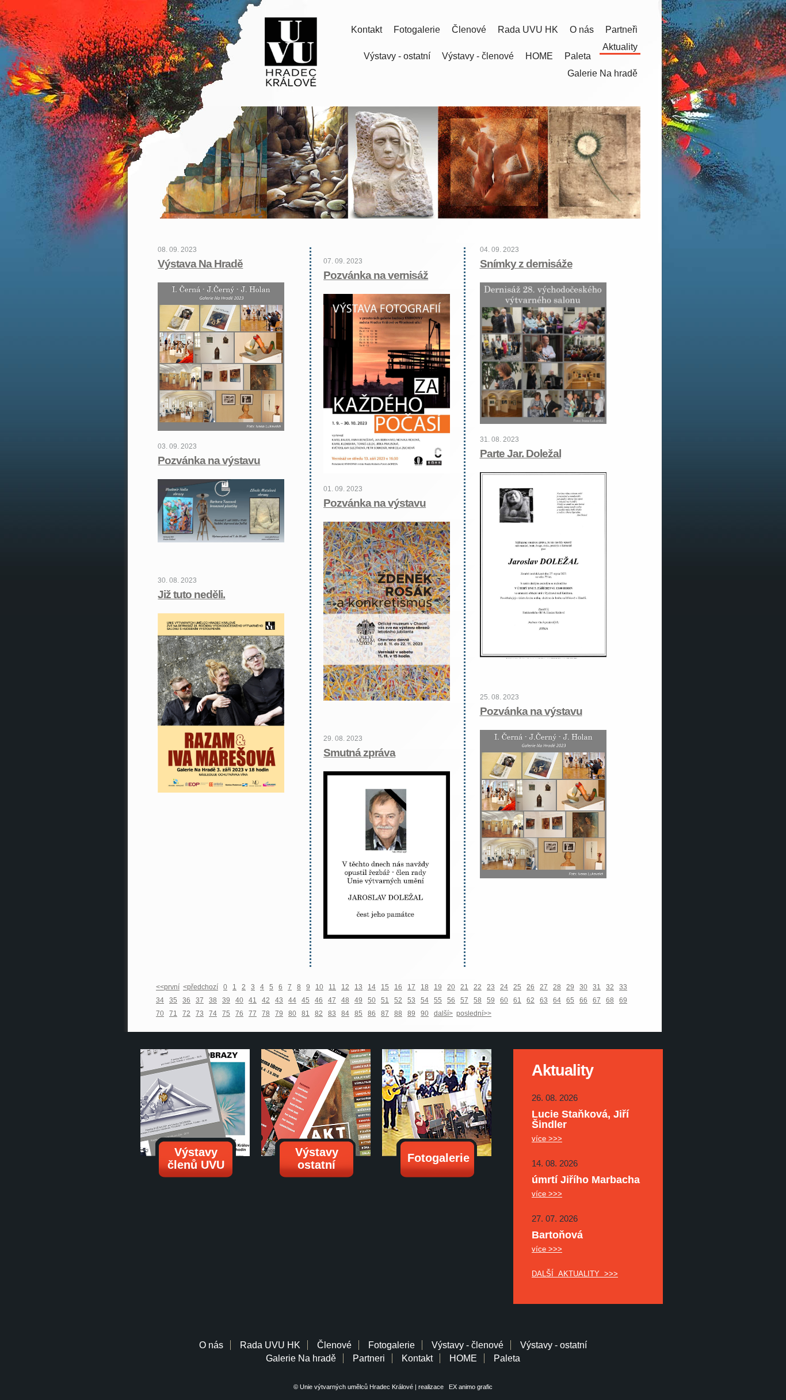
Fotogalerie (417, 30)
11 (332, 987)
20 (451, 987)
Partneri (369, 1358)
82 (319, 1013)
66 (583, 1000)
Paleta (577, 56)
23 (491, 987)
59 (491, 1000)
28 (557, 987)
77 (253, 1013)
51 (385, 1000)
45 (306, 1000)
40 (239, 1000)
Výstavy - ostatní (397, 56)
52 (398, 1000)
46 (319, 1000)
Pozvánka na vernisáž (375, 275)
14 (372, 987)
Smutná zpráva (359, 753)
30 (583, 987)
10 (319, 987)
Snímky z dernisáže (526, 264)
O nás (582, 30)
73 (200, 1013)
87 (385, 1013)
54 (425, 1000)
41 (253, 1000)
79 (279, 1013)
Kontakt (366, 30)
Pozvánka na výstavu (209, 460)
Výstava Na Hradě (200, 264)
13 (358, 987)
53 (411, 1000)
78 (266, 1013)
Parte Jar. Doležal (520, 453)
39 (226, 1000)
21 (464, 987)
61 (517, 1000)
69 (623, 1000)
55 (438, 1000)
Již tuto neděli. (191, 594)
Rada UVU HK (528, 30)
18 (425, 987)
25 (517, 987)
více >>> (547, 1138)
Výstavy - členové (478, 56)
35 (173, 1000)
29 (570, 987)
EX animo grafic (469, 1386)
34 (160, 1000)
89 (411, 1013)
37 (200, 1000)
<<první (168, 987)
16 (398, 987)
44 (292, 1000)
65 (570, 1000)
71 (173, 1013)
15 (385, 987)
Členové (469, 30)
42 (266, 1000)
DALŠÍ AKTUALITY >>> (575, 1273)
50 (372, 1000)
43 (279, 1000)
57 (464, 1000)
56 (451, 1000)
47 (332, 1000)
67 (597, 1000)
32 (610, 987)
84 (345, 1013)
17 (411, 987)
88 (398, 1013)
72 (186, 1013)
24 (504, 987)
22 (478, 987)
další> (443, 1013)
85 (358, 1013)
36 (186, 1000)
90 (425, 1013)
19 (438, 987)
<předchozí (200, 987)
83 (332, 1013)
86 (372, 1013)
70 (160, 1013)
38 (213, 1000)
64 (557, 1000)
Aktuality (620, 47)
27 (544, 987)
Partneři (621, 30)
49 (358, 1000)
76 (239, 1013)
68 (610, 1000)
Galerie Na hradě (301, 1358)
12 (345, 987)
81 (306, 1013)
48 (345, 1000)
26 (530, 987)
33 (623, 987)
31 (597, 987)
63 (544, 1000)
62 (530, 1000)
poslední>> (473, 1013)
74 (213, 1013)
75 (226, 1013)
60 (504, 1000)
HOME (539, 56)
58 (478, 1000)
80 (292, 1013)
